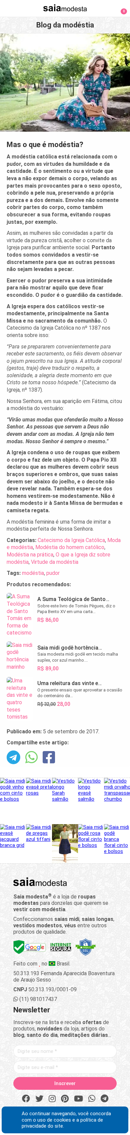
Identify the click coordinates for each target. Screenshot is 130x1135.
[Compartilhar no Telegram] (13, 757)
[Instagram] (52, 1099)
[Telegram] (104, 1099)
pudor (53, 573)
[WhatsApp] (91, 1099)
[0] (120, 8)
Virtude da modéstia (54, 562)
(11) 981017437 (37, 999)
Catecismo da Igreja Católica (71, 540)
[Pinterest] (65, 1099)
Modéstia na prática (30, 554)
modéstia (33, 573)
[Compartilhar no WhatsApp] (31, 757)
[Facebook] (26, 1099)
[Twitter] (39, 1099)
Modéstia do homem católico (69, 547)
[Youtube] (78, 1099)
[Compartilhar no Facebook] (49, 757)
